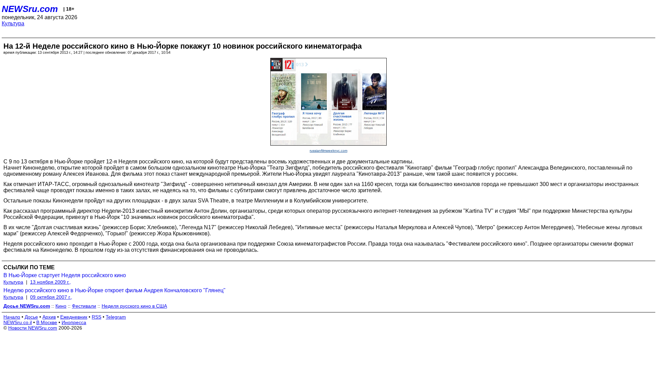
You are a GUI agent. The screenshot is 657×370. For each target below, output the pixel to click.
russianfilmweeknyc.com (328, 150)
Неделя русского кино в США (134, 306)
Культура (13, 23)
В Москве (46, 322)
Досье (31, 317)
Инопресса (74, 322)
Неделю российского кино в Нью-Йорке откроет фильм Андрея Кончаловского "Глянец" (114, 290)
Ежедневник (73, 317)
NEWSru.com (30, 9)
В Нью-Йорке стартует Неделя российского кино (64, 275)
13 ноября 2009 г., (50, 282)
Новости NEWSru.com (32, 328)
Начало (11, 317)
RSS (96, 317)
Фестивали (84, 306)
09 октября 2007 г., (51, 297)
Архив (49, 317)
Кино (60, 306)
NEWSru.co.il (17, 322)
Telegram (116, 317)
